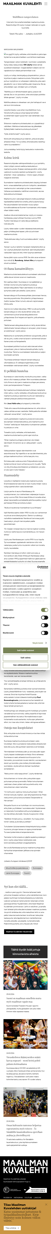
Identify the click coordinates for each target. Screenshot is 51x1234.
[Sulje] (46, 1205)
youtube (28, 1198)
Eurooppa (37, 868)
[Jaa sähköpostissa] (37, 44)
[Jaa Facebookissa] (29, 44)
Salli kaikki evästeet (25, 650)
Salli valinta (25, 658)
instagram (18, 1198)
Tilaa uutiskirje (11, 1228)
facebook (7, 1198)
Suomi (27, 873)
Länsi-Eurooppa (12, 873)
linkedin (37, 1198)
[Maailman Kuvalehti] (25, 1172)
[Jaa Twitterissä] (14, 44)
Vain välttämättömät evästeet (25, 665)
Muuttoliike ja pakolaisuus (17, 868)
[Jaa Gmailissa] (22, 44)
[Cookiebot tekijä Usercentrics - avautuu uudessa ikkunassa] (37, 567)
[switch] (44, 618)
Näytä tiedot (38, 643)
